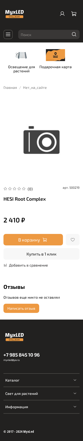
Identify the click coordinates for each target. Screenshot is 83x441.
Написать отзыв (21, 308)
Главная (10, 87)
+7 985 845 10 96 (21, 354)
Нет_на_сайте (35, 87)
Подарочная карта (55, 67)
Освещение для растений (21, 69)
